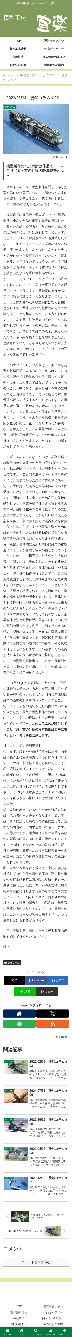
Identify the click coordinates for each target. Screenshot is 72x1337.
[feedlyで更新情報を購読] (19, 1024)
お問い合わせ (18, 1324)
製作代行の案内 (53, 1324)
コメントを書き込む (36, 1262)
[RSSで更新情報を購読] (52, 1024)
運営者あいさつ (53, 1306)
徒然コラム (14, 962)
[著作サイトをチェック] (19, 1013)
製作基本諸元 (18, 1312)
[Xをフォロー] (52, 1013)
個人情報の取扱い (53, 1318)
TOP (19, 1306)
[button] (47, 991)
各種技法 (18, 1318)
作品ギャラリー (53, 1312)
